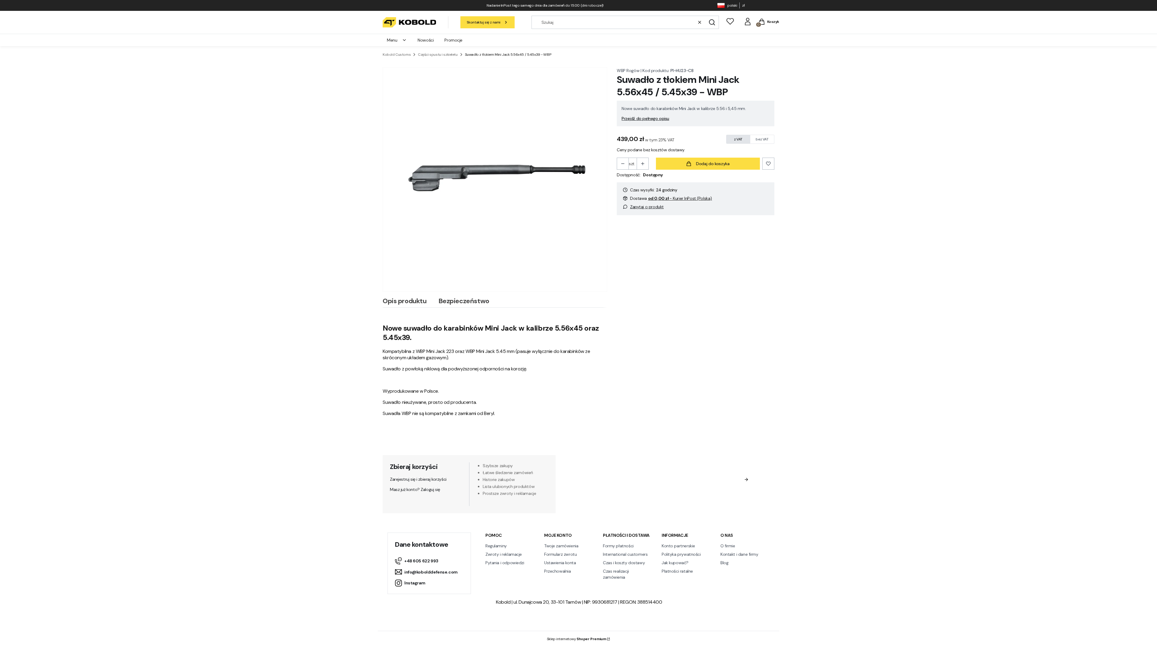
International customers (625, 554)
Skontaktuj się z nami (483, 22)
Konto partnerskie (678, 546)
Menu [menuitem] (392, 40)
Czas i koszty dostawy (624, 562)
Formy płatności (618, 546)
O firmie (727, 546)
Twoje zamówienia (561, 546)
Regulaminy (496, 546)
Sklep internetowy (576, 639)
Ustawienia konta (560, 562)
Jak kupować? (675, 562)
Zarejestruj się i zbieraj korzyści (418, 479)
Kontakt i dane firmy (739, 554)
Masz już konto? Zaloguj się (415, 489)
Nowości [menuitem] (426, 40)
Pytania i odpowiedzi (504, 562)
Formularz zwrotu (560, 554)
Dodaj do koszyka (712, 163)
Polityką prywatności (686, 497)
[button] (712, 22)
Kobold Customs (397, 54)
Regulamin (645, 491)
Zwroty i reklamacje (503, 554)
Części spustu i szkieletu (438, 54)
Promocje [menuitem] (453, 40)
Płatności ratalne (677, 571)
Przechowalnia (557, 571)
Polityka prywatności (681, 554)
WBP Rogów (628, 70)
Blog (724, 562)
